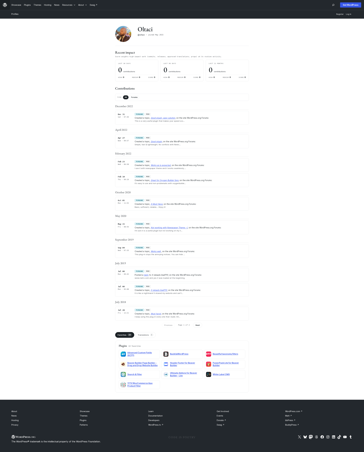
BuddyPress (292, 425)
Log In (348, 14)
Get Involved (223, 411)
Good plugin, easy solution (163, 118)
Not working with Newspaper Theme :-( (169, 227)
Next (198, 325)
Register (340, 14)
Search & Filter (134, 374)
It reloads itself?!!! (159, 290)
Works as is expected (161, 165)
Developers (153, 420)
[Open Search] (333, 5)
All (126, 97)
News (14, 415)
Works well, (156, 251)
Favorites (124, 335)
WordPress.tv (155, 425)
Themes (83, 415)
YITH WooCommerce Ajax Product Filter (140, 384)
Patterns (84, 425)
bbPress (290, 420)
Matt (288, 415)
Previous (168, 325)
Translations (145, 335)
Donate (221, 420)
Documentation (155, 415)
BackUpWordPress (179, 354)
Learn (151, 411)
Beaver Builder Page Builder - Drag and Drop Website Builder (142, 364)
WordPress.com (293, 411)
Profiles (14, 14)
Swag (220, 425)
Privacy (14, 425)
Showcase (85, 411)
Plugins (83, 420)
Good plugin (156, 141)
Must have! (156, 313)
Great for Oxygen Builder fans (164, 180)
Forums (134, 97)
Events (220, 415)
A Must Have (157, 204)
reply (146, 275)
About (14, 411)
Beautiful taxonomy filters (225, 354)
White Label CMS (221, 374)
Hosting (15, 420)
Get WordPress (350, 5)
